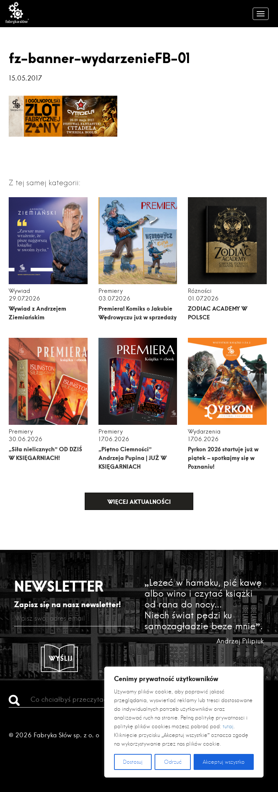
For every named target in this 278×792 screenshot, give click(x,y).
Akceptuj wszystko (224, 762)
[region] (184, 722)
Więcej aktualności (139, 501)
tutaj (228, 726)
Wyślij (61, 658)
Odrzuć (173, 762)
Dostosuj (133, 762)
